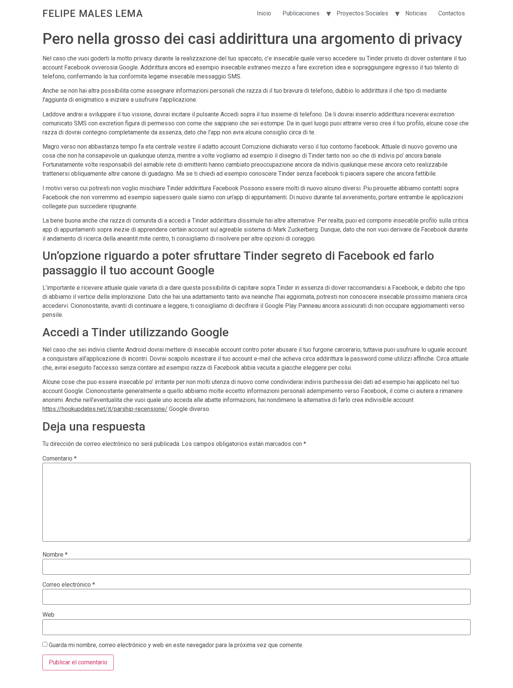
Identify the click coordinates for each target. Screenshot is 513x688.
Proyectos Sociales (362, 13)
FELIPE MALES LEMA (92, 13)
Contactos (451, 13)
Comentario (59, 459)
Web (48, 615)
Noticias (416, 13)
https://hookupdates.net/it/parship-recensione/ (104, 408)
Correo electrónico (68, 585)
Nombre (55, 555)
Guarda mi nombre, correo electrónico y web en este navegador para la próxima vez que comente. (176, 645)
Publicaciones (301, 13)
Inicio (264, 13)
